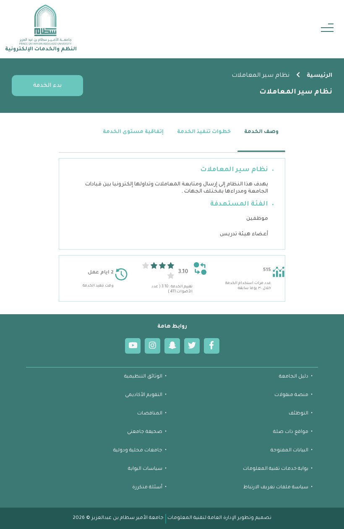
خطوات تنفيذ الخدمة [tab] (204, 132)
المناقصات (149, 414)
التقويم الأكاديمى (143, 395)
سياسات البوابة (145, 469)
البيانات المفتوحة (289, 450)
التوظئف (298, 414)
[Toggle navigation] (327, 29)
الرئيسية (319, 76)
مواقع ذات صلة (290, 432)
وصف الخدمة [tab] (261, 132)
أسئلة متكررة (147, 487)
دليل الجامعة (293, 377)
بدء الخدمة (47, 86)
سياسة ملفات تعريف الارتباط (275, 487)
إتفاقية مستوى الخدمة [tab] (133, 132)
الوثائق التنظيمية (143, 377)
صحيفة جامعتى (144, 432)
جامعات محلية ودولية (137, 450)
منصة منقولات (291, 395)
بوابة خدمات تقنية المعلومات (275, 469)
